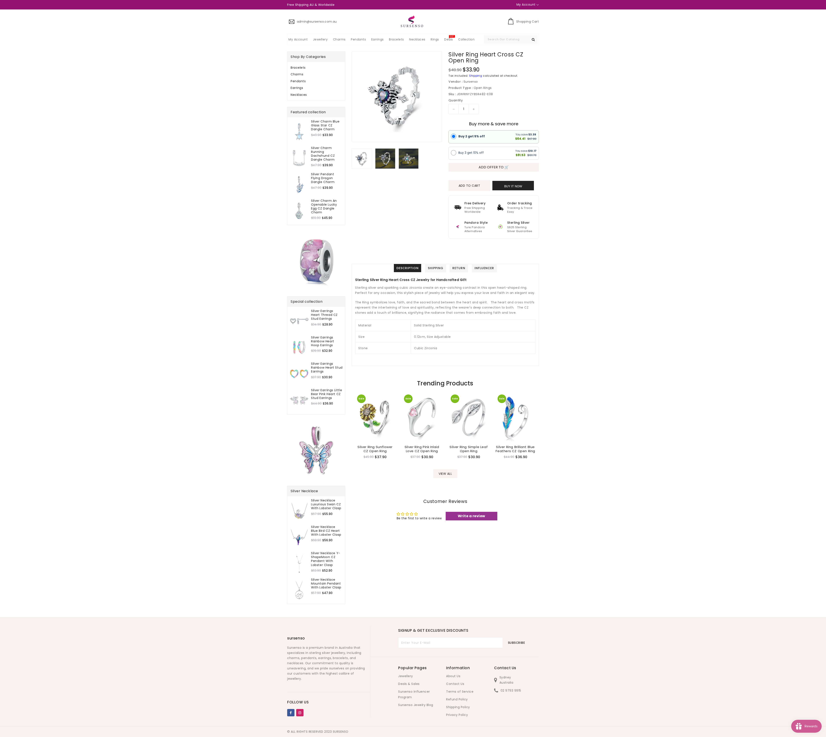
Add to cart (469, 185)
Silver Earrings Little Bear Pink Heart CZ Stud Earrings (326, 394)
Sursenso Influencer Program (414, 694)
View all (445, 474)
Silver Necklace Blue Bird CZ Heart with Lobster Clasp (326, 531)
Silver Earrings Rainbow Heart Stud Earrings (327, 368)
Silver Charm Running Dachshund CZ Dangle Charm (323, 154)
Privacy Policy (457, 715)
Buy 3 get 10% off (471, 153)
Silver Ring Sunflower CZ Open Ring (375, 449)
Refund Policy (457, 699)
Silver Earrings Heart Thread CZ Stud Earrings (324, 315)
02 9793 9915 (511, 690)
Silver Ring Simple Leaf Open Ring (469, 449)
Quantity (455, 100)
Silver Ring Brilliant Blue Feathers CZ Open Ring (515, 449)
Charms (297, 74)
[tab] (316, 67)
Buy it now (513, 186)
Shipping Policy (458, 707)
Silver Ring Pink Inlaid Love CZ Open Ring (422, 449)
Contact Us (455, 684)
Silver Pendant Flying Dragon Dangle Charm (322, 178)
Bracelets (298, 67)
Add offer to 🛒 (494, 167)
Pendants (298, 81)
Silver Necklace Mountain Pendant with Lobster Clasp (326, 584)
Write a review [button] (471, 516)
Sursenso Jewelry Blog (415, 705)
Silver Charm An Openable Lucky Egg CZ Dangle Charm (324, 206)
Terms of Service (459, 691)
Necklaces (299, 95)
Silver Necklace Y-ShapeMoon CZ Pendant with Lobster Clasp (325, 559)
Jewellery (405, 676)
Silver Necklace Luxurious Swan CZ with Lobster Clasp (326, 504)
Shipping (475, 76)
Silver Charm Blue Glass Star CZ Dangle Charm (325, 125)
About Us (453, 676)
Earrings (297, 88)
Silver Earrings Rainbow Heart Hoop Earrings (322, 341)
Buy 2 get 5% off (471, 136)
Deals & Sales (409, 684)
